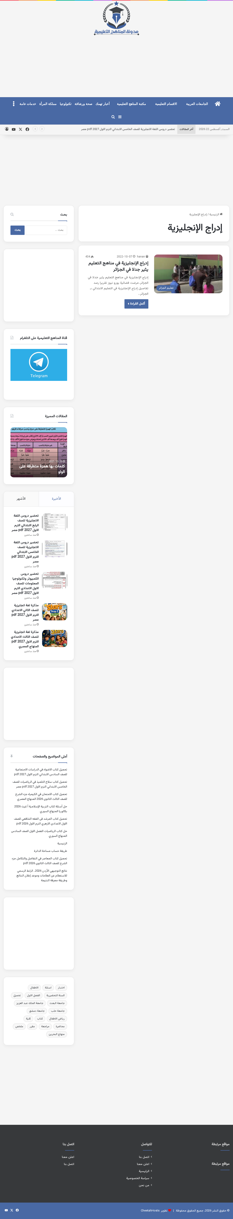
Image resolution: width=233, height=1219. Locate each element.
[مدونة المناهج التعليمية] (116, 18)
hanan (141, 257)
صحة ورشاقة (83, 104)
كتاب (40, 1019)
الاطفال (34, 988)
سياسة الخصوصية (137, 1178)
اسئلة (48, 988)
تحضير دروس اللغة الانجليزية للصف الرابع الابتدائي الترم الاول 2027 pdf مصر (25, 523)
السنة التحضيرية (55, 995)
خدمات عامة (28, 104)
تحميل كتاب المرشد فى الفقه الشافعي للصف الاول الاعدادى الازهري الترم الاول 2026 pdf (40, 821)
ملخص (19, 1026)
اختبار (61, 988)
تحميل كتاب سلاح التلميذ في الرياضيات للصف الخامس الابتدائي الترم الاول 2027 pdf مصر (40, 784)
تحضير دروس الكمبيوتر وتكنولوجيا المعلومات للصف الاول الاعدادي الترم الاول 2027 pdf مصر (25, 584)
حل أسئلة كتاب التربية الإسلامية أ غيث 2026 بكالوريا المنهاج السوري (40, 809)
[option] (38, 452)
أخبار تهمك (103, 104)
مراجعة (45, 1026)
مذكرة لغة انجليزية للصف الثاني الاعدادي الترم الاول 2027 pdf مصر (25, 612)
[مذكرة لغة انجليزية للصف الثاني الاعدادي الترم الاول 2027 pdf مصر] (54, 611)
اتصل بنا (144, 1157)
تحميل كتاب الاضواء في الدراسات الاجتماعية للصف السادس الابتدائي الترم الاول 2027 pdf (40, 772)
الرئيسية (214, 214)
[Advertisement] (116, 62)
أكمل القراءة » (136, 303)
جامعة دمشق (37, 1011)
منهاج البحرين (57, 1034)
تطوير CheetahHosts (154, 1211)
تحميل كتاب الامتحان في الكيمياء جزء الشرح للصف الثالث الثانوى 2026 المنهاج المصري (41, 796)
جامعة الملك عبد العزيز (29, 1003)
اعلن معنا (143, 1164)
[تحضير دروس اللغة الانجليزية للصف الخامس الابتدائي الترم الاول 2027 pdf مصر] (54, 548)
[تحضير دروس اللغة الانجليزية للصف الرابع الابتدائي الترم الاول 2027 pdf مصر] (54, 522)
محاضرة (60, 1026)
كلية (28, 1019)
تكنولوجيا (65, 104)
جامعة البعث (57, 1003)
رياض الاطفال (57, 1019)
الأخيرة (56, 499)
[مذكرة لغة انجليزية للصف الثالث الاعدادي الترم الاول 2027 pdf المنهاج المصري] (54, 638)
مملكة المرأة (48, 104)
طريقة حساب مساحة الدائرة (50, 851)
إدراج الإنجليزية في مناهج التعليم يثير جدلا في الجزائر (118, 266)
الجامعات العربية (197, 104)
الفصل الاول (33, 995)
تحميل (17, 995)
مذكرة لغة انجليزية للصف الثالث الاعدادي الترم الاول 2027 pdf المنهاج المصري (25, 639)
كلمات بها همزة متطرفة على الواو (42, 469)
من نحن (144, 1185)
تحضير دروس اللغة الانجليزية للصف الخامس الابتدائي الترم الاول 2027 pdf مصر (128, 129)
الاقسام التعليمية (166, 104)
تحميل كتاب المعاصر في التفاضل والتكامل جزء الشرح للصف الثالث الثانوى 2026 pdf (39, 861)
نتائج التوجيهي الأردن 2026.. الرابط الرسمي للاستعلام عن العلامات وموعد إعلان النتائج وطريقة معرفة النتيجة (41, 876)
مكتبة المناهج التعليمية (131, 104)
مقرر (32, 1026)
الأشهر (21, 499)
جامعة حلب (58, 1011)
